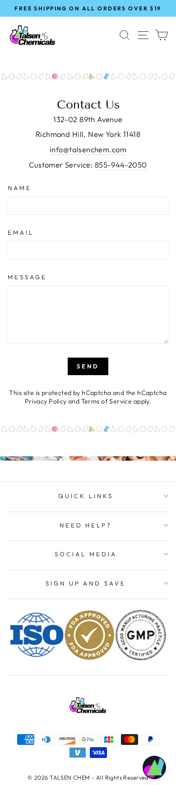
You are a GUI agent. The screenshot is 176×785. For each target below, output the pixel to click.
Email (21, 232)
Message (27, 277)
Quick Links (85, 495)
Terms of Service (106, 401)
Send (88, 366)
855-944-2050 (121, 164)
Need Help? (86, 525)
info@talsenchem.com (88, 149)
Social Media (86, 554)
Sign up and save (86, 583)
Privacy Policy (46, 401)
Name (20, 187)
